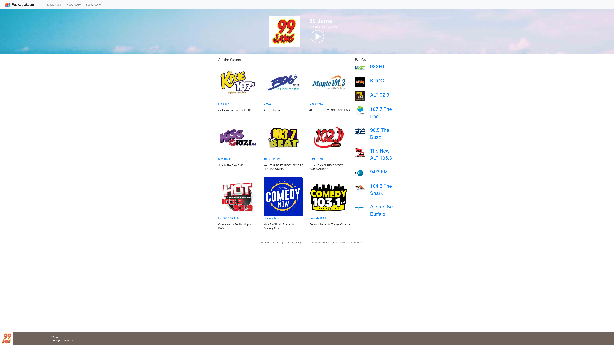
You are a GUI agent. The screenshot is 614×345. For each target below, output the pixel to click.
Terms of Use (357, 242)
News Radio (75, 4)
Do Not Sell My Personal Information (328, 242)
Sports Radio (94, 4)
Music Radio (55, 4)
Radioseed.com (26, 4)
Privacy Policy (294, 242)
